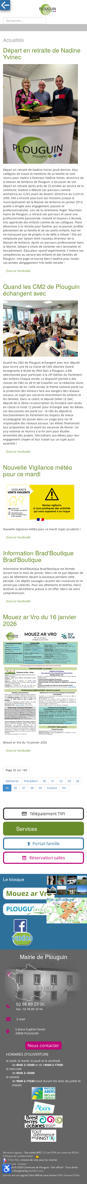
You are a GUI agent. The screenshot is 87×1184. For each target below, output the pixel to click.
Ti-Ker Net (13, 1160)
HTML (53, 1152)
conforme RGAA (69, 1152)
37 (23, 788)
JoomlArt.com (35, 1170)
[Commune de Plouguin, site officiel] (47, 10)
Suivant (52, 788)
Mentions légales (12, 1152)
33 (69, 781)
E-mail (21, 1019)
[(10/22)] (71, 880)
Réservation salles (45, 858)
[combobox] (24, 20)
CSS (44, 1152)
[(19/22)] (82, 880)
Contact (22, 1164)
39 (40, 788)
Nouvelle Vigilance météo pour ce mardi (37, 470)
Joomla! (7, 1175)
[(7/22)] (51, 880)
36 (15, 788)
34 (77, 781)
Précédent (31, 781)
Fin (64, 788)
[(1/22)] (61, 890)
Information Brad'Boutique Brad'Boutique (38, 556)
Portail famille (45, 843)
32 (61, 781)
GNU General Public (68, 1175)
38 (32, 788)
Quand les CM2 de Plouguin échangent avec (41, 289)
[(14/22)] (51, 890)
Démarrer (12, 781)
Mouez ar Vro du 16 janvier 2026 (39, 620)
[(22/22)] (71, 890)
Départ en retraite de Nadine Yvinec (42, 53)
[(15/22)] (82, 890)
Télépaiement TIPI (46, 813)
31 (52, 781)
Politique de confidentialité (18, 1156)
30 (44, 781)
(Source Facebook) (18, 271)
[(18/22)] (61, 880)
